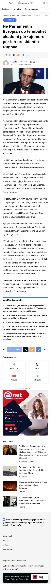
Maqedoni (9, 20)
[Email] (18, 55)
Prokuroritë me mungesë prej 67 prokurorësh (25, 322)
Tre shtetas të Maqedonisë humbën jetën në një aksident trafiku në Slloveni (32, 470)
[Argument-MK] (25, 3)
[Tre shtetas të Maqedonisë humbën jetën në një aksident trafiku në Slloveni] (10, 471)
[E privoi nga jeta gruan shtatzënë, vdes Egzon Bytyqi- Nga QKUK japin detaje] (10, 501)
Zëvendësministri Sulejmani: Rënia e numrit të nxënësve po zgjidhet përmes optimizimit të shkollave (24, 336)
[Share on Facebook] (10, 55)
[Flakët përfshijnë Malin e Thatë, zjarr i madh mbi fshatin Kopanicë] (10, 486)
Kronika (22, 492)
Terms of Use (23, 579)
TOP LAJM (31, 461)
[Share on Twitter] (14, 55)
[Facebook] (14, 366)
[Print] (23, 55)
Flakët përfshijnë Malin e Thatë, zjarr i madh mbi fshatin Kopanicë (33, 485)
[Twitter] (37, 366)
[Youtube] (14, 377)
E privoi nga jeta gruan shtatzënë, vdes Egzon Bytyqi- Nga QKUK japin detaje (32, 500)
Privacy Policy (10, 579)
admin (14, 62)
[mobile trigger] (5, 3)
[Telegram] (37, 377)
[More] (27, 55)
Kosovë (22, 507)
